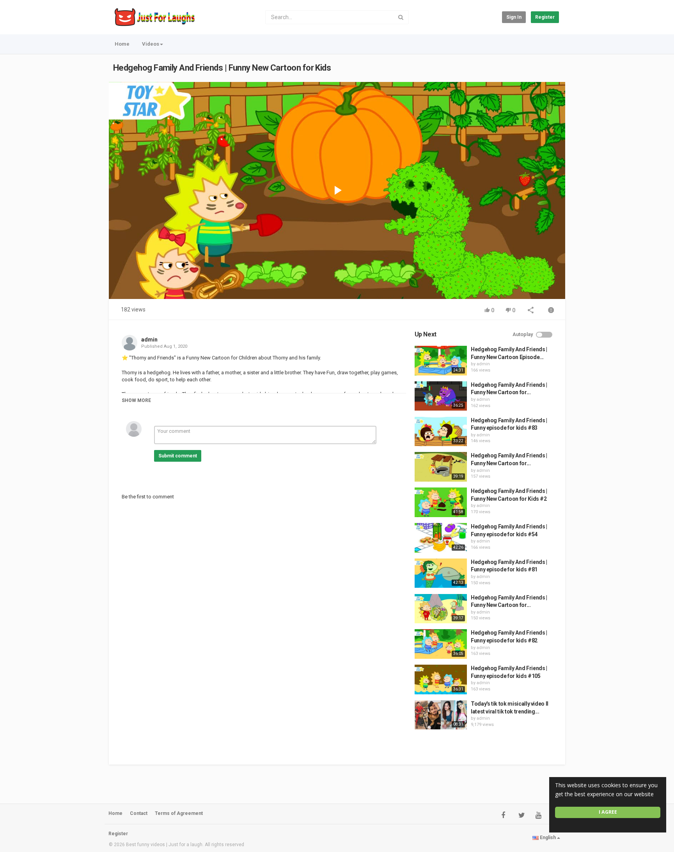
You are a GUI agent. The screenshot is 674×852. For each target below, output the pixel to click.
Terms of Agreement (179, 813)
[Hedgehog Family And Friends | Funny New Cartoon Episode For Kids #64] (441, 360)
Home (122, 44)
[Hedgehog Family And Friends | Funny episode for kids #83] (441, 431)
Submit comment (177, 456)
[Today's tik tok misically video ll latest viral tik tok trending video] (441, 715)
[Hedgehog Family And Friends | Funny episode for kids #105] (441, 679)
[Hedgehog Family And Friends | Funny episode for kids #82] (441, 644)
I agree (608, 812)
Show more (136, 400)
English (548, 837)
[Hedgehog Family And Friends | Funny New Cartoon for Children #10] (441, 467)
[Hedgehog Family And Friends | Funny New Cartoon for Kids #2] (441, 502)
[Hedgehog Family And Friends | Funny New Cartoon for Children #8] (441, 396)
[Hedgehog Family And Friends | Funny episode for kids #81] (441, 573)
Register (545, 17)
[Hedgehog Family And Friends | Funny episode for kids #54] (441, 538)
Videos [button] (150, 44)
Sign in (513, 17)
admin (149, 339)
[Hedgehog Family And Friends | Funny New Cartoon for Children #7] (441, 609)
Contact (138, 813)
